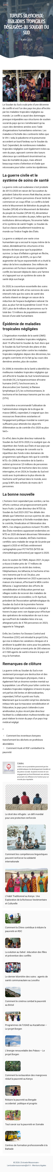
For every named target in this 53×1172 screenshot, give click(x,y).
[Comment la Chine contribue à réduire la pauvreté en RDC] (13, 921)
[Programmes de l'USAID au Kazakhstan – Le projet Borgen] (13, 1019)
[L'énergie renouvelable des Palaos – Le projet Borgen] (13, 1044)
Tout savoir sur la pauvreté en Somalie (24, 1124)
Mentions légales (39, 1165)
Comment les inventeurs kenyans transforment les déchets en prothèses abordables (23, 739)
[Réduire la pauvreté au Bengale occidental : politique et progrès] (13, 1093)
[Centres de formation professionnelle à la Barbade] (13, 1139)
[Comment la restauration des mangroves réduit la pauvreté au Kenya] (13, 1069)
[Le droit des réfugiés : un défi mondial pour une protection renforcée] (26, 808)
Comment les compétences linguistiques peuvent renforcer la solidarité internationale (26, 858)
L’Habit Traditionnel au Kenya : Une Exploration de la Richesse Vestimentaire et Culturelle (26, 900)
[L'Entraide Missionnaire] (6, 4)
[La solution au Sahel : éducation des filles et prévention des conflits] (13, 946)
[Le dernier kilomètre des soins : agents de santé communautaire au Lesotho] (13, 970)
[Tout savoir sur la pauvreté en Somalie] (13, 1118)
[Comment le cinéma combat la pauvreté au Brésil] (13, 995)
